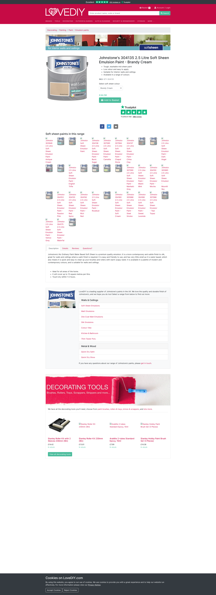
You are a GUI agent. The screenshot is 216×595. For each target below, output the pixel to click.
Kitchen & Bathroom (89, 333)
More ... (151, 21)
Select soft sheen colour (109, 84)
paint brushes (103, 409)
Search (166, 13)
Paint (71, 30)
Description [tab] (53, 248)
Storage (141, 21)
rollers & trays (116, 409)
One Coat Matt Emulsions (92, 317)
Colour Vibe (86, 328)
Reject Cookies (70, 590)
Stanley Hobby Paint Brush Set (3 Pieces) (153, 439)
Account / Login (163, 8)
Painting (62, 30)
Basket (146, 8)
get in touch (146, 363)
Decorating (68, 21)
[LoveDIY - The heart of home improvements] (65, 12)
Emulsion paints (82, 30)
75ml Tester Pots (88, 339)
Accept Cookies (54, 590)
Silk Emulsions (87, 322)
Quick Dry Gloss (88, 357)
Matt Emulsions (87, 311)
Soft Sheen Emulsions (90, 306)
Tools (57, 21)
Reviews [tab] (75, 248)
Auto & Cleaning (102, 21)
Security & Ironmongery (124, 21)
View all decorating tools (60, 454)
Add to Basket (111, 100)
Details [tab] (65, 248)
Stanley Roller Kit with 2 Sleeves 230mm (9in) (59, 439)
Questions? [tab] (87, 248)
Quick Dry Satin (87, 352)
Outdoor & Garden (84, 21)
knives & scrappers (131, 409)
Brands (49, 21)
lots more (148, 409)
